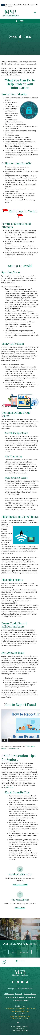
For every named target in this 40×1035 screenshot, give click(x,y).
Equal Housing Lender (18, 1030)
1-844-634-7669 (24, 1011)
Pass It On (9, 787)
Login (21, 21)
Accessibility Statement (20, 1000)
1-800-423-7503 (30, 1008)
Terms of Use (9, 997)
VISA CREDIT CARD (20, 885)
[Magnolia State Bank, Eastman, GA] (11, 13)
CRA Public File (9, 994)
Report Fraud (14, 748)
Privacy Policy (19, 997)
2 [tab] (21, 960)
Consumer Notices (30, 994)
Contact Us (18, 994)
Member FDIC (20, 1028)
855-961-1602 (25, 1016)
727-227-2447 (24, 1018)
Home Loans (20, 908)
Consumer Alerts (30, 997)
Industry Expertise (20, 952)
